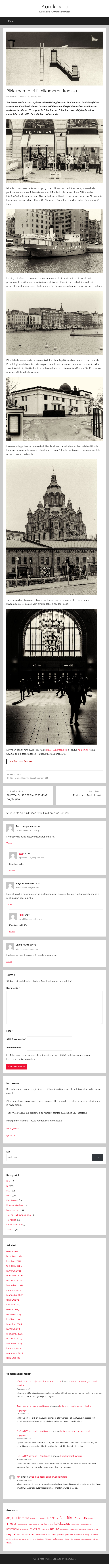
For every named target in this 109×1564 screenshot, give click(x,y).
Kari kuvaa (54, 6)
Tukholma (48, 1539)
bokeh (32, 1518)
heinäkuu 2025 (13, 1314)
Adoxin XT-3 (84, 750)
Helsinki (25, 778)
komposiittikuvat (85, 1524)
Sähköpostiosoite (16, 1039)
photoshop (69, 1534)
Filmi (12, 774)
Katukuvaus (12, 1200)
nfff (97, 1529)
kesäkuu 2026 (13, 1261)
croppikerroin (40, 1518)
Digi (8, 1181)
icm (45, 1524)
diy (47, 1518)
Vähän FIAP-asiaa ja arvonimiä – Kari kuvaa (39, 1381)
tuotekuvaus (58, 1539)
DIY (8, 1186)
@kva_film (11, 1135)
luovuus (45, 1529)
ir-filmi (51, 1524)
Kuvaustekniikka (14, 1205)
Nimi (9, 1030)
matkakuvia (73, 1529)
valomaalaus (86, 1539)
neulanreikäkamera (87, 1529)
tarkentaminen (28, 1539)
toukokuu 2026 (14, 1266)
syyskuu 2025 (13, 1304)
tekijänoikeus (39, 1539)
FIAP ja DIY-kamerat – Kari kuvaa (33, 1431)
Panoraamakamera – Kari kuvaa (33, 1406)
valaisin (66, 1539)
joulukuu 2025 (13, 1290)
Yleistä (18, 774)
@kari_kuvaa (12, 1128)
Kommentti (13, 988)
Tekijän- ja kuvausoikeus (18, 1215)
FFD (57, 1518)
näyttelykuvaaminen (20, 1534)
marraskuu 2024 (14, 1353)
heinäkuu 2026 (14, 1256)
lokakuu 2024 (13, 1358)
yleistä (9, 1543)
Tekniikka (11, 1220)
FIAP (8, 1190)
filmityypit (91, 1518)
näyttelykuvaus (41, 1534)
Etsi (97, 1157)
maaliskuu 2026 (14, 1275)
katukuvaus (62, 1523)
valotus (95, 1539)
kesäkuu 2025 (13, 1319)
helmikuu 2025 (14, 1338)
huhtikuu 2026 (13, 1270)
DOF (52, 1518)
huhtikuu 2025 (13, 1328)
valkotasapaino (75, 1539)
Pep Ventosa (52, 1534)
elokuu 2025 (12, 1309)
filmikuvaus (15, 778)
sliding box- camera (91, 1534)
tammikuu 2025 (14, 1343)
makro (54, 1529)
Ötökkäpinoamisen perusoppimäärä (48, 1476)
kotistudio (12, 1529)
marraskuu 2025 (14, 1295)
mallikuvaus (64, 1529)
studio (8, 1539)
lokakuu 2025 (13, 1299)
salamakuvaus (79, 1534)
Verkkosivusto (13, 1047)
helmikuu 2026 (14, 1280)
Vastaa (9, 843)
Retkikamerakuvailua (71, 1456)
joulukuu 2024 (13, 1348)
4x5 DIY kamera (17, 1518)
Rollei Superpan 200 (56, 750)
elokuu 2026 (12, 1251)
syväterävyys (16, 1539)
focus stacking (23, 1524)
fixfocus (11, 1523)
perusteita (60, 1534)
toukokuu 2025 (14, 1324)
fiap (63, 1518)
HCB (41, 1524)
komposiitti (75, 1524)
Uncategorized (14, 1224)
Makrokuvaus (13, 1210)
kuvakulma (24, 1529)
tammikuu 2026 (14, 1285)
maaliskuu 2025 (14, 1333)
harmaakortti (34, 1524)
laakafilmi (34, 1529)
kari (39, 96)
